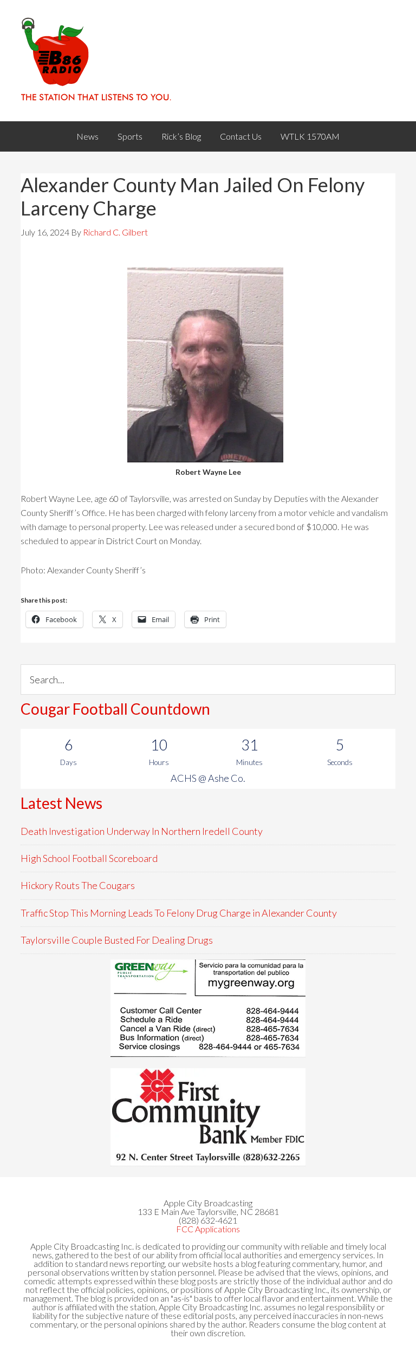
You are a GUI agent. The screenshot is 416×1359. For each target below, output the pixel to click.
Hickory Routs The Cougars (78, 885)
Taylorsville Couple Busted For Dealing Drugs (117, 940)
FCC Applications (208, 1229)
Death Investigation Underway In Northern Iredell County (142, 831)
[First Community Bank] (208, 1117)
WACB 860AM (208, 60)
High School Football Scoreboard (89, 858)
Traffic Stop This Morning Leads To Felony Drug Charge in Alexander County (179, 913)
